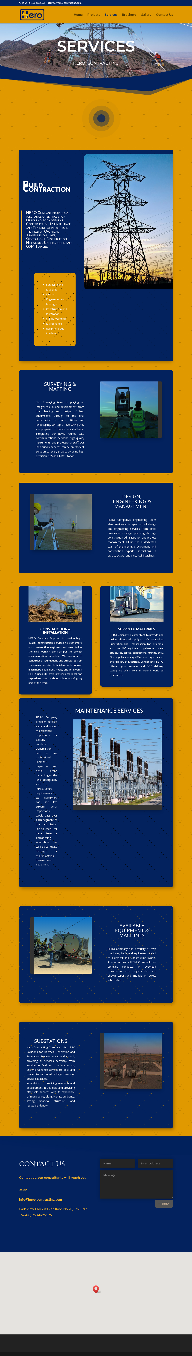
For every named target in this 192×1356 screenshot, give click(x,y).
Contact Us (164, 14)
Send (165, 1203)
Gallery (146, 14)
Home (78, 14)
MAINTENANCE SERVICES (109, 710)
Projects (93, 14)
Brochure (129, 14)
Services (111, 14)
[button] (97, 1289)
